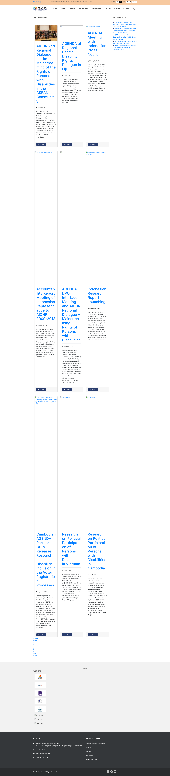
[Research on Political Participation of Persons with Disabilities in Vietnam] (71, 462)
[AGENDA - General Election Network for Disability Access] (40, 9)
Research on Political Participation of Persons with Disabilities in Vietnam (71, 549)
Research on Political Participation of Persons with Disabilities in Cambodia (97, 551)
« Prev (35, 640)
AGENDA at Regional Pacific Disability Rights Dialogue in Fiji (71, 56)
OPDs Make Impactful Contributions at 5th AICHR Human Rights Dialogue (124, 37)
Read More (41, 144)
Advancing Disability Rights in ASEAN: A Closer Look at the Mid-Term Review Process (124, 24)
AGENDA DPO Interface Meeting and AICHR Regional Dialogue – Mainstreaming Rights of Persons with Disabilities (71, 314)
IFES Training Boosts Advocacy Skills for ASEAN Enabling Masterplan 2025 (124, 48)
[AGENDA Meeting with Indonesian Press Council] (93, 26)
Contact (126, 8)
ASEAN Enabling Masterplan (95, 743)
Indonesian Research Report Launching (97, 295)
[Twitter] (111, 771)
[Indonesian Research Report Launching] (97, 217)
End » (35, 655)
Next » (35, 653)
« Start (35, 638)
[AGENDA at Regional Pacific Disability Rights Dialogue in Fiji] (71, 32)
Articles (108, 8)
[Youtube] (115, 771)
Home (55, 8)
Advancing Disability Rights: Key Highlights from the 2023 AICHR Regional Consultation (124, 31)
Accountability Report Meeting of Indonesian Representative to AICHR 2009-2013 (46, 304)
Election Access (91, 759)
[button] (134, 9)
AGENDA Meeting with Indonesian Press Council (97, 43)
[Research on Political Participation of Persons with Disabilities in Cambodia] (97, 462)
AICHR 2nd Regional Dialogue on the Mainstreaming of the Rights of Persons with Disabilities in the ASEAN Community (46, 73)
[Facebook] (108, 771)
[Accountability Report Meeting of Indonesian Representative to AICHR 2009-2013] (46, 217)
